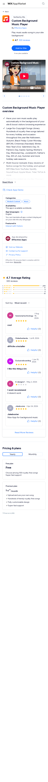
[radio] (13, 454)
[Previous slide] (4, 96)
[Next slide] (44, 96)
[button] (21, 212)
